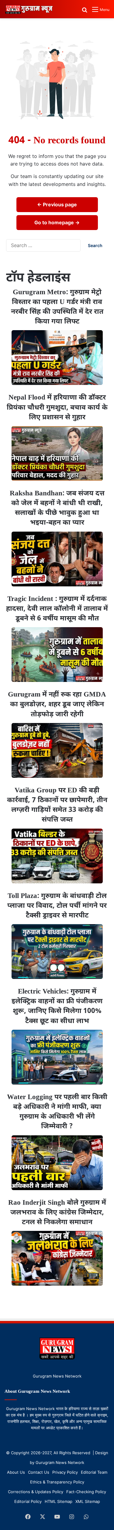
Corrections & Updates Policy (35, 1491)
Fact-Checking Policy (86, 1491)
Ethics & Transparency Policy (57, 1481)
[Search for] (84, 12)
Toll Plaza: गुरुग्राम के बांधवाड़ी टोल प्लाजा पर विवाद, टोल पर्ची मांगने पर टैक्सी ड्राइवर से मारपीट (57, 906)
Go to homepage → (57, 222)
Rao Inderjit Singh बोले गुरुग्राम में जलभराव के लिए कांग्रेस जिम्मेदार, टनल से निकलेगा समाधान (57, 1212)
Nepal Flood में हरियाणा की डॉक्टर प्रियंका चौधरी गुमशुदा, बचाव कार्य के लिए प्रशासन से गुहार (57, 407)
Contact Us (38, 1472)
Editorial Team (94, 1472)
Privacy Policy (65, 1472)
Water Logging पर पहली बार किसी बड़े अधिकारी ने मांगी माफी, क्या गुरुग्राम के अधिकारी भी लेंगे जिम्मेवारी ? (57, 1112)
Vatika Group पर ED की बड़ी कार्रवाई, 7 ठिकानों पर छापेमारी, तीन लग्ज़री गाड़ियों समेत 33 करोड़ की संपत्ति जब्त (57, 805)
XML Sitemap (87, 1501)
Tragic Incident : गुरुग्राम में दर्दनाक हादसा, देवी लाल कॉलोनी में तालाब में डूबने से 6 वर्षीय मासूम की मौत (57, 609)
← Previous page (57, 204)
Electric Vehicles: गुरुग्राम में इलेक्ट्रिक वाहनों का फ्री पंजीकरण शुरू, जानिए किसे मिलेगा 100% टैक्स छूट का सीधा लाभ (57, 1006)
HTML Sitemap (58, 1501)
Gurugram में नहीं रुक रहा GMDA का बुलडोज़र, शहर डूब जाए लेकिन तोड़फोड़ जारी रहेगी (57, 704)
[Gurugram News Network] (29, 9)
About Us (16, 1472)
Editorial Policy (28, 1501)
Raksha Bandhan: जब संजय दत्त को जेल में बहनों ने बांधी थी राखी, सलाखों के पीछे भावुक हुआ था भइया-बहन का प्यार (57, 508)
